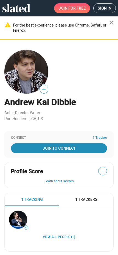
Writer (35, 113)
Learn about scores (59, 181)
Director (22, 113)
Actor (9, 113)
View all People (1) (59, 237)
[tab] (32, 199)
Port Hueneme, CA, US (23, 119)
